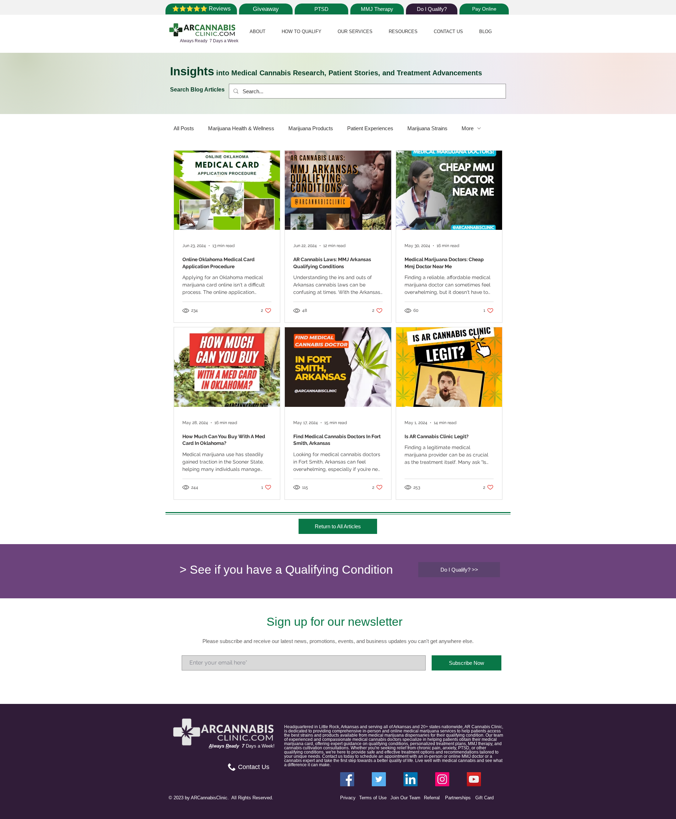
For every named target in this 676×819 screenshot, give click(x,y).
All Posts (184, 128)
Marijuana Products (310, 128)
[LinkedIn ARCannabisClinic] (410, 779)
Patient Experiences (370, 128)
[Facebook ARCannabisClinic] (347, 779)
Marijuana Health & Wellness (241, 128)
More (468, 128)
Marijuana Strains (427, 128)
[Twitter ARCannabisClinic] (379, 779)
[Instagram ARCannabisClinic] (442, 779)
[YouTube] (474, 779)
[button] (258, 31)
